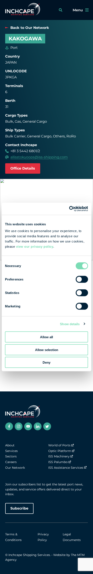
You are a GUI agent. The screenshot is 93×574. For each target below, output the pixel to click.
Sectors (11, 456)
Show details (70, 324)
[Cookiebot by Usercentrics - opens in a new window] (69, 209)
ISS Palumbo (58, 462)
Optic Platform (59, 451)
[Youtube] (28, 426)
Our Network (15, 468)
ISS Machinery (59, 456)
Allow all (46, 337)
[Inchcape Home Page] (22, 10)
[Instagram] (18, 426)
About (9, 445)
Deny (46, 362)
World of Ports (59, 445)
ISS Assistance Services (65, 468)
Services (11, 451)
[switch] (82, 279)
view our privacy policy (34, 246)
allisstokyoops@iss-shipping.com (39, 157)
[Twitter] (47, 426)
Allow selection (46, 349)
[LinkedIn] (38, 426)
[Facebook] (9, 426)
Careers (11, 462)
